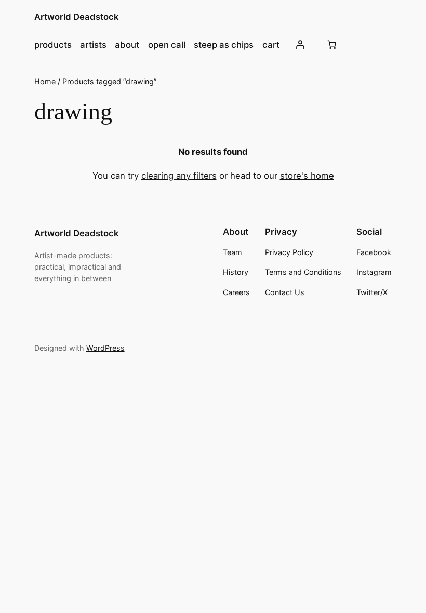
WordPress (105, 347)
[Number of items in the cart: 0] (332, 45)
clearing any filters (179, 175)
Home (45, 81)
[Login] (300, 45)
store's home (307, 175)
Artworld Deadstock (76, 16)
